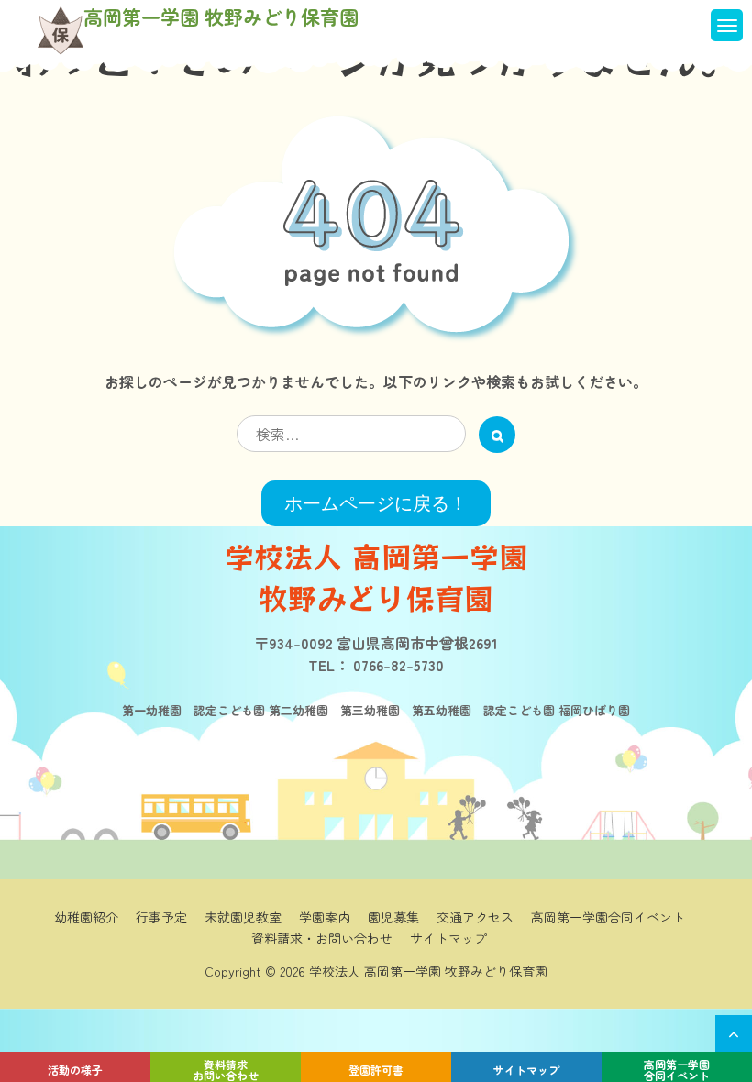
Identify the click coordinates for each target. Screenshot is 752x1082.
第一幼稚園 (152, 710)
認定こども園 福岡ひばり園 (550, 710)
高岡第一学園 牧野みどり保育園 (221, 16)
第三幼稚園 (364, 710)
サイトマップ (526, 1069)
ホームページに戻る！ (376, 503)
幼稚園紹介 (86, 917)
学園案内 (324, 917)
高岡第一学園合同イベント (677, 1069)
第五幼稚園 (435, 710)
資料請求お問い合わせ (226, 1069)
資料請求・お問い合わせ (322, 938)
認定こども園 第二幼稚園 (255, 710)
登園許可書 (376, 1069)
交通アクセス (475, 917)
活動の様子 (75, 1069)
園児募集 (393, 917)
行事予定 (161, 917)
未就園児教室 (243, 917)
